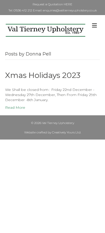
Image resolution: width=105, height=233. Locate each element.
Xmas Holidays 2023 (43, 75)
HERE (68, 4)
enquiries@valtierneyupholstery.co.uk (69, 10)
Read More (15, 107)
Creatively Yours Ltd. (66, 132)
